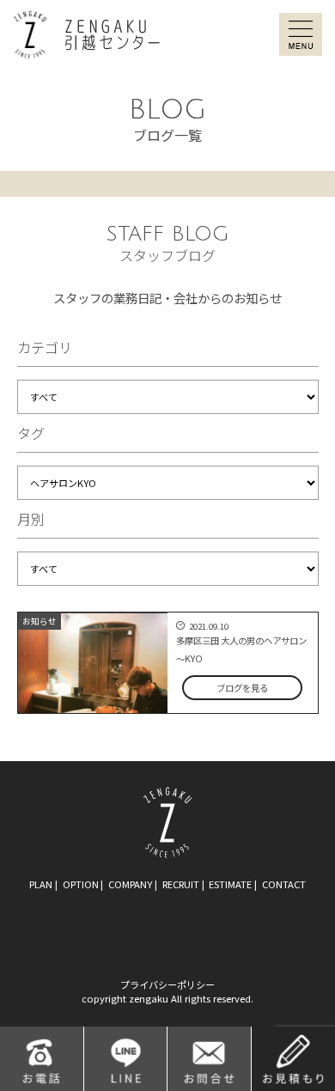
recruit (180, 884)
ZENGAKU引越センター (86, 34)
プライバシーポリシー (167, 984)
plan (40, 884)
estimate (230, 884)
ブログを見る (242, 687)
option (81, 884)
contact (284, 884)
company (130, 884)
